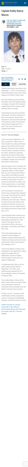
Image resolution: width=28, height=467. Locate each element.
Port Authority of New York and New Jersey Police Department (16, 22)
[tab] (5, 84)
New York (18, 23)
